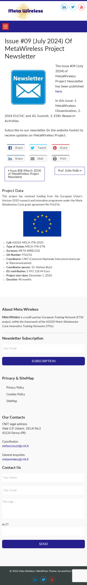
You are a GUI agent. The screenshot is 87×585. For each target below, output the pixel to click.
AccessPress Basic (67, 571)
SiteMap (11, 401)
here (58, 91)
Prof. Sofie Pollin (68, 170)
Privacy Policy (15, 387)
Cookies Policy (15, 394)
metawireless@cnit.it (15, 459)
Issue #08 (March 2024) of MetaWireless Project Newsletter (24, 174)
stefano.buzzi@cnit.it (15, 446)
